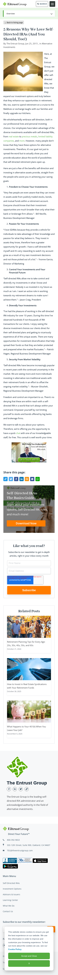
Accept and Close (29, 956)
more (21, 140)
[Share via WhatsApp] (37, 479)
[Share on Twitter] (11, 479)
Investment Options (12, 888)
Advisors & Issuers (11, 894)
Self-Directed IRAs (11, 883)
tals (35, 136)
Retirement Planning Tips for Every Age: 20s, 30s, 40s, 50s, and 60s (26, 643)
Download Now (26, 523)
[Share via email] (27, 479)
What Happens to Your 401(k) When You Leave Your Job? (26, 728)
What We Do (8, 905)
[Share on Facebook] (16, 479)
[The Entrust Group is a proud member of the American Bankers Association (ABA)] (25, 860)
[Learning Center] (29, 13)
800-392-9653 (13, 840)
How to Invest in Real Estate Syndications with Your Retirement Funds (27, 686)
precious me (28, 136)
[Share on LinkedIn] (21, 479)
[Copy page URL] (5, 479)
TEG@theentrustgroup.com (20, 850)
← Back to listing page (14, 22)
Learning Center (10, 900)
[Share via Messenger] (32, 479)
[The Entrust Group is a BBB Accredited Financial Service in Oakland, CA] (10, 860)
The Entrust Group (15, 43)
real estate (14, 136)
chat (18, 433)
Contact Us (8, 911)
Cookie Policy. (15, 949)
